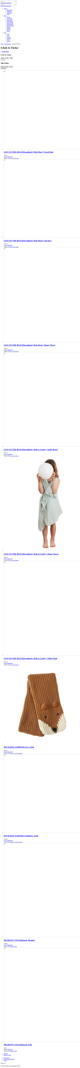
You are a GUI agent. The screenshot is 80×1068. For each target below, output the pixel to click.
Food (8, 31)
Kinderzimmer (10, 25)
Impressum (6, 1057)
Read (5, 32)
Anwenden (3, 68)
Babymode (9, 20)
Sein (8, 35)
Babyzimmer (10, 24)
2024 (8, 14)
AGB (5, 1060)
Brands (8, 17)
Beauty (8, 30)
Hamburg (9, 11)
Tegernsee (9, 13)
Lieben (8, 37)
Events (5, 8)
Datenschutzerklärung (9, 1059)
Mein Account (7, 1055)
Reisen (8, 41)
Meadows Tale (13, 946)
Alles (8, 34)
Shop (5, 15)
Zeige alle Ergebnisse (6, 3)
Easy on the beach (14, 158)
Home (8, 27)
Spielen (9, 28)
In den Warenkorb (8, 156)
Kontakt (6, 1053)
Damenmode (10, 23)
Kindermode (10, 21)
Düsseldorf (9, 10)
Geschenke (9, 18)
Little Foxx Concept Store (16, 753)
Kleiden (9, 38)
